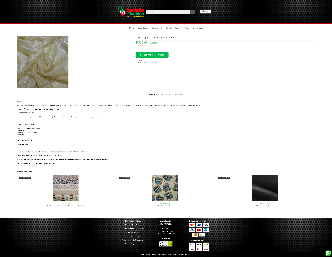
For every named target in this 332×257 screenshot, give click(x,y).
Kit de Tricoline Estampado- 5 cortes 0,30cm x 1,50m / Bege (65, 206)
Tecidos (178, 28)
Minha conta (198, 28)
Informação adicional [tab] (165, 94)
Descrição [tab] (151, 94)
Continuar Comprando (152, 55)
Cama (187, 28)
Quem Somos (142, 28)
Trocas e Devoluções (133, 225)
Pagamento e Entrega (133, 236)
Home (131, 28)
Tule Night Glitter (153, 62)
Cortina (168, 28)
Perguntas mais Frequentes (133, 240)
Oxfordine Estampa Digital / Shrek (165, 206)
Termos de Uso (133, 232)
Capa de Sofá (156, 28)
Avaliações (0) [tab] (179, 94)
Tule (147, 62)
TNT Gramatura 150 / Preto (264, 206)
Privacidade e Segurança (133, 228)
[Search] (192, 12)
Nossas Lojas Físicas (133, 244)
